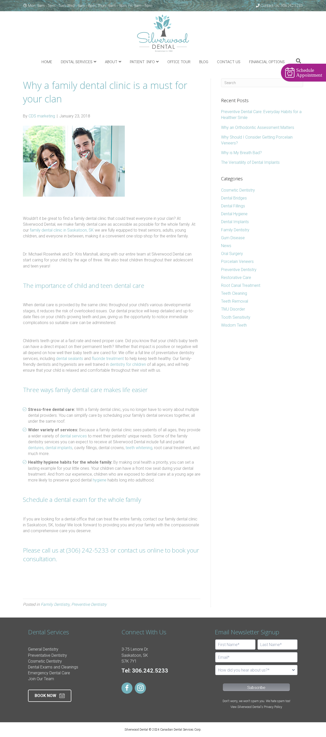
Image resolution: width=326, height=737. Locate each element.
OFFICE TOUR (179, 61)
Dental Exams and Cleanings (53, 667)
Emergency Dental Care (49, 673)
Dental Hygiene (234, 213)
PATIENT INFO (142, 61)
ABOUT (111, 61)
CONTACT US (228, 61)
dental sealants (69, 358)
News (226, 245)
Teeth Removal (234, 301)
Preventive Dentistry (89, 604)
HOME (47, 61)
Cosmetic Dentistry (238, 190)
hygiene (99, 480)
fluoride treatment (108, 358)
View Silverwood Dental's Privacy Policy (256, 707)
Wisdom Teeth (234, 325)
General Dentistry (43, 649)
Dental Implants (235, 221)
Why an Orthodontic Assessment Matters (257, 127)
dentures (36, 447)
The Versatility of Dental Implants (250, 162)
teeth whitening (139, 447)
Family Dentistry (55, 604)
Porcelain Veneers (237, 261)
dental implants (58, 447)
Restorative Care (236, 277)
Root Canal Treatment (240, 285)
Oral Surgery (232, 253)
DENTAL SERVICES (76, 61)
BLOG (203, 61)
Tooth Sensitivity (235, 317)
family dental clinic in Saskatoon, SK (62, 230)
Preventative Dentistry (47, 655)
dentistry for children (128, 364)
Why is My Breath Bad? (241, 152)
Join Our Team (41, 678)
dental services (73, 436)
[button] (49, 696)
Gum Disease (233, 237)
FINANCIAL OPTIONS (267, 61)
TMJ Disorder (233, 309)
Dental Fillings (233, 206)
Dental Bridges (234, 198)
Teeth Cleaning (234, 293)
